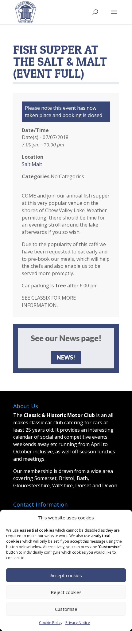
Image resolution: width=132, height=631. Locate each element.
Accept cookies (66, 575)
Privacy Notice (77, 622)
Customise (66, 609)
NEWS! (66, 357)
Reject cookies (66, 592)
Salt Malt (32, 164)
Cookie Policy (50, 622)
